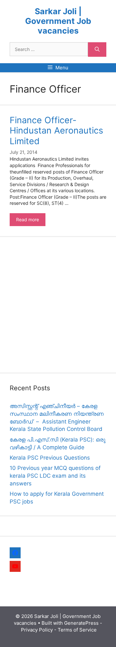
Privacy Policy (37, 630)
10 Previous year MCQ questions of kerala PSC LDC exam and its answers (55, 476)
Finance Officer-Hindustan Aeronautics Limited (56, 130)
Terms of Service (77, 630)
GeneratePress (81, 623)
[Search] (97, 49)
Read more (30, 221)
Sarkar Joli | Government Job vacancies (58, 20)
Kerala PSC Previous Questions (50, 457)
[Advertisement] (58, 305)
